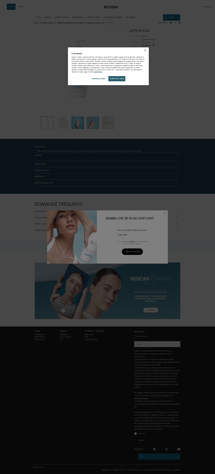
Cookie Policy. (98, 72)
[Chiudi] (145, 50)
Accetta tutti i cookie (117, 78)
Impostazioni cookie (98, 78)
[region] (108, 66)
